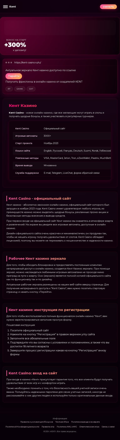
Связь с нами (108, 426)
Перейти (14, 76)
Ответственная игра (89, 426)
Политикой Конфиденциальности (22, 426)
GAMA (20, 89)
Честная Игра (62, 422)
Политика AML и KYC (67, 426)
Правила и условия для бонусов (36, 422)
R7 (9, 89)
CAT (31, 89)
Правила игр (48, 426)
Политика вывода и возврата (85, 422)
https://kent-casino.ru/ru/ (27, 62)
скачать (108, 6)
